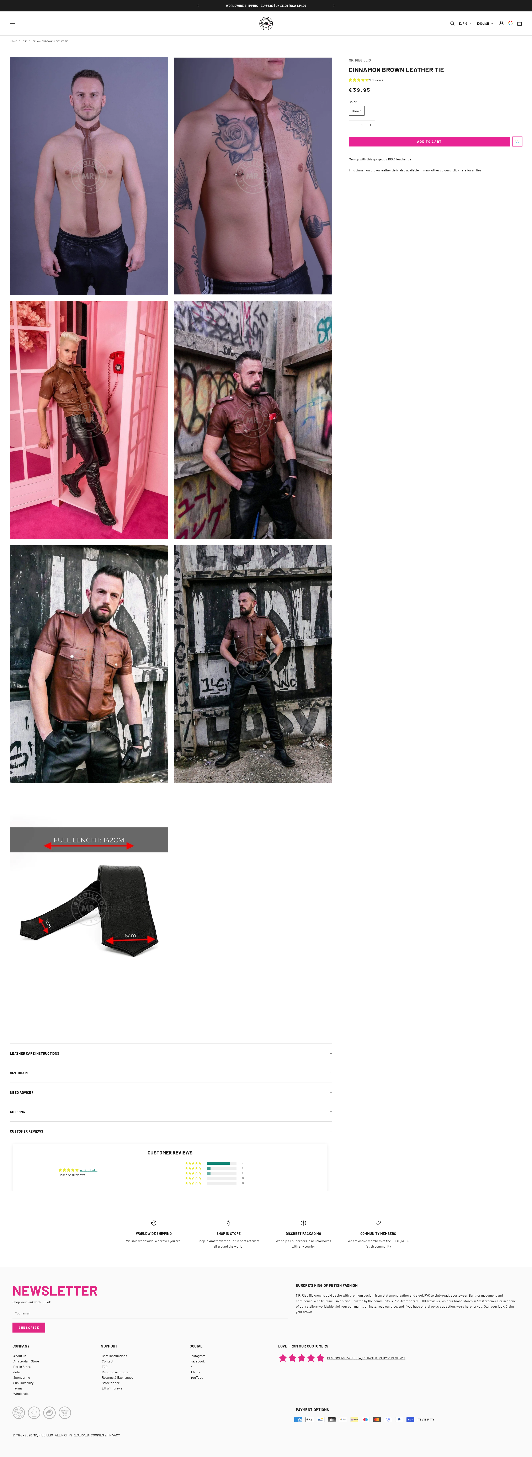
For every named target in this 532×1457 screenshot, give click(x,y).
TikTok (195, 1372)
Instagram (198, 1356)
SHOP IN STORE (229, 1233)
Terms (17, 1388)
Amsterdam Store (26, 1361)
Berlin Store (22, 1366)
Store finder (110, 1383)
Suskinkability (23, 1383)
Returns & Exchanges (117, 1377)
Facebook (198, 1361)
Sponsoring (21, 1377)
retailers (311, 1306)
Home (13, 41)
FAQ (104, 1366)
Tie (25, 41)
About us (19, 1356)
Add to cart (429, 141)
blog (394, 1306)
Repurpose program (116, 1372)
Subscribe (28, 1327)
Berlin (501, 1301)
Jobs (17, 1372)
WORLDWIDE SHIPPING (154, 1233)
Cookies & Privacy (105, 1435)
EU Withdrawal (112, 1388)
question (448, 1306)
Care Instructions (114, 1356)
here (463, 170)
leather (404, 1295)
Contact (107, 1361)
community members (378, 1233)
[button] (359, 80)
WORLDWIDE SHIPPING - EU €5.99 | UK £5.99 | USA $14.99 (266, 5)
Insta (372, 1306)
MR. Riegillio (360, 60)
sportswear (459, 1295)
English (483, 23)
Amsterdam (485, 1301)
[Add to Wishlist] (517, 141)
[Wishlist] (511, 23)
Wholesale (21, 1393)
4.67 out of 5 (88, 1170)
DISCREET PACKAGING (303, 1233)
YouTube (197, 1377)
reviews (434, 1301)
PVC (427, 1295)
